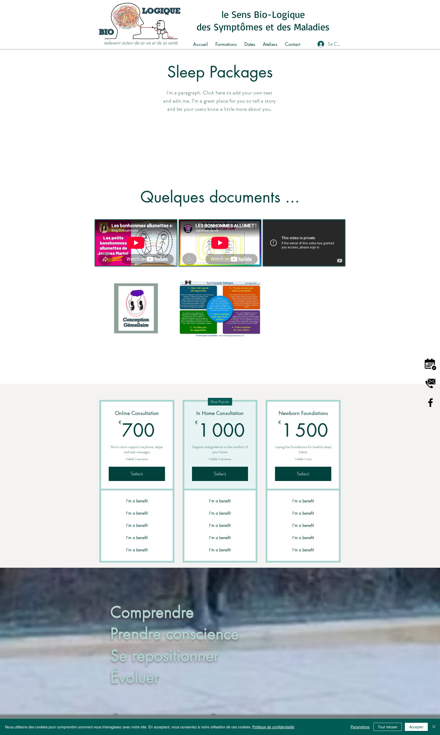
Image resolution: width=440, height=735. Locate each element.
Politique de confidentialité (273, 726)
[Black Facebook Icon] (430, 402)
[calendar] (430, 364)
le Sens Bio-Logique (263, 14)
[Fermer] (434, 727)
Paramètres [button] (360, 726)
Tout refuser (387, 726)
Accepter (416, 726)
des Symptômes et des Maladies (263, 27)
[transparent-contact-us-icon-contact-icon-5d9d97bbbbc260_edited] (430, 383)
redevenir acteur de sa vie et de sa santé (140, 43)
